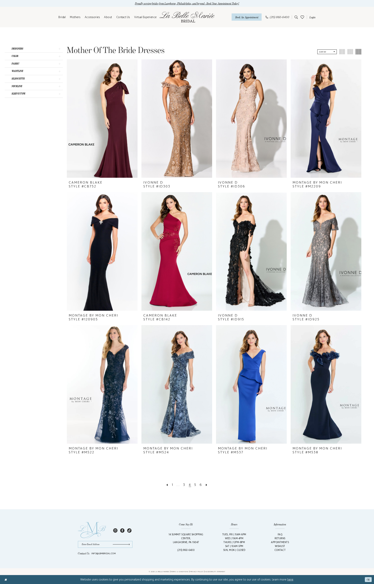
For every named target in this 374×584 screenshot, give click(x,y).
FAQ (280, 534)
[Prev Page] (167, 485)
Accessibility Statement (215, 572)
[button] (312, 17)
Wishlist (280, 546)
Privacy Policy (196, 572)
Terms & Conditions (179, 572)
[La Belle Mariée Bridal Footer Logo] (92, 530)
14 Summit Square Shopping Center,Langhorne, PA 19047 (186, 538)
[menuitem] (62, 17)
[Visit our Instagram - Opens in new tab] (115, 530)
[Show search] (295, 17)
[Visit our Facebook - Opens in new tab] (122, 530)
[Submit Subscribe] (122, 544)
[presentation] (102, 118)
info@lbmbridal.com (103, 553)
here (290, 579)
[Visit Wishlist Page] (302, 17)
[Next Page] (206, 485)
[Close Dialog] (5, 579)
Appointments (280, 542)
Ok (368, 579)
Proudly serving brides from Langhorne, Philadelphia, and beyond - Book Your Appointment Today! (187, 3)
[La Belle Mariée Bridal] (187, 17)
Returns (280, 538)
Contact (280, 550)
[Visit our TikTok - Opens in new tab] (129, 530)
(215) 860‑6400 (186, 550)
